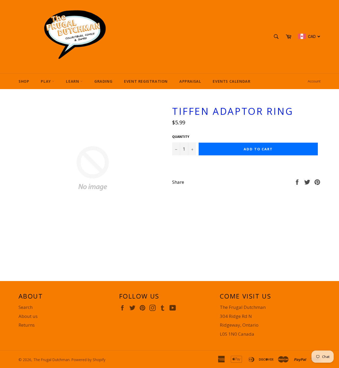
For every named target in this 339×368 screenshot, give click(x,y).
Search (26, 307)
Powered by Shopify (88, 359)
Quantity (180, 137)
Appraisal (190, 81)
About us (28, 316)
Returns (27, 325)
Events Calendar (231, 81)
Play (46, 81)
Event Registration (146, 81)
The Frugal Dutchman (51, 359)
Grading (103, 81)
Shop (24, 81)
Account (314, 81)
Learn (73, 81)
